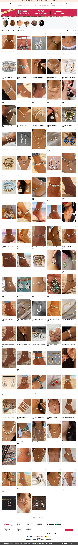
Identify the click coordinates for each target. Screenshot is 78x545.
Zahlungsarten (18, 524)
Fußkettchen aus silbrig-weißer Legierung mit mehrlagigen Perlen (23, 101)
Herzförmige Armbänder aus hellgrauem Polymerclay (7, 77)
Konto (64, 3)
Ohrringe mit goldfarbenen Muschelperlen (51, 125)
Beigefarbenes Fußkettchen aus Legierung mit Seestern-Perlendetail (8, 344)
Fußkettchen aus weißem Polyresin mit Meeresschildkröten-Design (38, 246)
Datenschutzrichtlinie (50, 539)
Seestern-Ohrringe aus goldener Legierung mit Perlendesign (69, 368)
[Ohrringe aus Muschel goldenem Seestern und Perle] (39, 66)
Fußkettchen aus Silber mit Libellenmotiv (21, 489)
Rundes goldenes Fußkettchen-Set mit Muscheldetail (7, 319)
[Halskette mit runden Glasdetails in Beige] (24, 114)
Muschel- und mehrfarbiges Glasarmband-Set (67, 125)
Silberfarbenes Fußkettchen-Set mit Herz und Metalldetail (8, 295)
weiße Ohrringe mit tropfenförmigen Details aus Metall (38, 417)
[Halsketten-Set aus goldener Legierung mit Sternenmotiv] (54, 430)
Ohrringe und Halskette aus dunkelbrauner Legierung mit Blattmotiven (8, 417)
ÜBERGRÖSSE (44, 5)
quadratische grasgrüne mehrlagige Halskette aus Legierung (53, 417)
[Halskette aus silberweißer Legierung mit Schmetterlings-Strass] (69, 42)
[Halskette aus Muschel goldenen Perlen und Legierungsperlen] (69, 478)
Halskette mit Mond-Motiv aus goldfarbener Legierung (38, 149)
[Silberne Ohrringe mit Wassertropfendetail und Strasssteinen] (24, 42)
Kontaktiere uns (19, 531)
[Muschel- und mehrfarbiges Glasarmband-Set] (69, 114)
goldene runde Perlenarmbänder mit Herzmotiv (22, 417)
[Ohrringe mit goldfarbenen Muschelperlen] (54, 114)
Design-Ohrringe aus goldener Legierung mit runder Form (23, 319)
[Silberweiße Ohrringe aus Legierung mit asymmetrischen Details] (39, 308)
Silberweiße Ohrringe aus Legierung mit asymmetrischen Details (39, 319)
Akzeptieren (64, 543)
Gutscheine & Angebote (6, 530)
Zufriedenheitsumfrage (28, 529)
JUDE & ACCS (58, 5)
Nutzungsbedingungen (39, 524)
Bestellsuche (5, 534)
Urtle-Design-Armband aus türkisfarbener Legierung (53, 53)
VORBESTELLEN (19, 5)
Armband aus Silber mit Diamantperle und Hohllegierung (68, 344)
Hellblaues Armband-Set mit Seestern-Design (7, 197)
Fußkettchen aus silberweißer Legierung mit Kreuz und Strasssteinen (68, 198)
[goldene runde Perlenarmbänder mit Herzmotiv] (24, 406)
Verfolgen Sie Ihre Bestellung (7, 529)
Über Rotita (27, 524)
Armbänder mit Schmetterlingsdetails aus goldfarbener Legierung (38, 125)
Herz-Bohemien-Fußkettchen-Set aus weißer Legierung (8, 246)
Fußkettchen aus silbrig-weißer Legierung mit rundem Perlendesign (23, 246)
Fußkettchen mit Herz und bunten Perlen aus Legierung (38, 368)
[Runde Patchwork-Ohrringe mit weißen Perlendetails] (69, 90)
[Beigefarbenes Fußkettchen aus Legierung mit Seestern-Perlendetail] (9, 333)
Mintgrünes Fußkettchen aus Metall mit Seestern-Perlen (53, 319)
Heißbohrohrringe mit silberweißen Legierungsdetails (38, 53)
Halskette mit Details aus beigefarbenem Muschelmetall (38, 441)
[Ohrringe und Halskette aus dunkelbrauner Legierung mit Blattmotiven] (9, 406)
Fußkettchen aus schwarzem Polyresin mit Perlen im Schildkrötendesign (68, 295)
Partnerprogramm (28, 525)
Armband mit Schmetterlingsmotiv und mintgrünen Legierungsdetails (37, 393)
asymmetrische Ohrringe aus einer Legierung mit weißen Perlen (69, 441)
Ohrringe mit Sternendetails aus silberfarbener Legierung (23, 344)
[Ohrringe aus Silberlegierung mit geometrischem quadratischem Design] (39, 333)
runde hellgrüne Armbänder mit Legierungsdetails (7, 101)
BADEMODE (35, 5)
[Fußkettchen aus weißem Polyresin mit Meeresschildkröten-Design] (39, 235)
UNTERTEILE (53, 5)
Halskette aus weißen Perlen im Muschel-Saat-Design (7, 441)
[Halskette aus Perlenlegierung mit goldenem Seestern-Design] (54, 478)
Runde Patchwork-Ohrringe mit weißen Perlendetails (68, 101)
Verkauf (62, 5)
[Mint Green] (49, 200)
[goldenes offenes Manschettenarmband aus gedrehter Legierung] (69, 308)
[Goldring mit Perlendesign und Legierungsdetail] (54, 333)
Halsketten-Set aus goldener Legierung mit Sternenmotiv (53, 441)
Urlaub (24, 5)
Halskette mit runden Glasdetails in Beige (21, 125)
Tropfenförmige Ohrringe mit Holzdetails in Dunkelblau (68, 149)
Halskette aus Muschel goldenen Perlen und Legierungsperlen (69, 489)
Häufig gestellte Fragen (6, 524)
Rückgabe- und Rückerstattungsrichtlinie (8, 525)
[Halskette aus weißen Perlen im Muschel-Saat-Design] (9, 430)
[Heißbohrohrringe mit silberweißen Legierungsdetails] (39, 42)
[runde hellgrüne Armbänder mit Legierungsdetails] (9, 90)
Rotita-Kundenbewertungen (7, 531)
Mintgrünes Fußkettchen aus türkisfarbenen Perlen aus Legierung (38, 198)
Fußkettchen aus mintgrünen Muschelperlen (22, 77)
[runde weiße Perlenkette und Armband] (54, 66)
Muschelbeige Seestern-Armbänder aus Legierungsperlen (8, 149)
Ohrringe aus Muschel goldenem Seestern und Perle (37, 77)
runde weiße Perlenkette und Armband (51, 77)
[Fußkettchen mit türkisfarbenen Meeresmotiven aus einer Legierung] (24, 430)
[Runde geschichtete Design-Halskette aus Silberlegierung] (39, 90)
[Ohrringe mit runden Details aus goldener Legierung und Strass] (69, 66)
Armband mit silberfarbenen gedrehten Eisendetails (7, 125)
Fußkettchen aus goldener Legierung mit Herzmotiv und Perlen (9, 368)
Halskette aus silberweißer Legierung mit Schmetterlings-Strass (69, 53)
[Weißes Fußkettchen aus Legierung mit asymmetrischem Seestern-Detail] (69, 235)
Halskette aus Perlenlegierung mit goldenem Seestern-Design (54, 489)
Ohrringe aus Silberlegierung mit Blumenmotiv (22, 149)
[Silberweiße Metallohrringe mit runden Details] (24, 284)
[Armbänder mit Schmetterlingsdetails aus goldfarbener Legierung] (39, 114)
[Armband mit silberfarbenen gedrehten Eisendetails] (9, 114)
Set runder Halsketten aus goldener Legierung (52, 101)
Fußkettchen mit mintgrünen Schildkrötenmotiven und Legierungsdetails (68, 417)
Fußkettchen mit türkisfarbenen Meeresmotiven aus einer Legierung (23, 442)
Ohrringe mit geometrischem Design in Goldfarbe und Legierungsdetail (8, 490)
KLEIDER (39, 5)
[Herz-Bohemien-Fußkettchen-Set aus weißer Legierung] (9, 235)
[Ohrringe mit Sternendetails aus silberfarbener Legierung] (24, 333)
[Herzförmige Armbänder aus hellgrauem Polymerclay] (9, 66)
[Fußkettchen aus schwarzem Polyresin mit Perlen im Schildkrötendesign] (69, 284)
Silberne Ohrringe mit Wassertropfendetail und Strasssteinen (23, 53)
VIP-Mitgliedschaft (19, 529)
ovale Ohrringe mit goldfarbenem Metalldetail (52, 368)
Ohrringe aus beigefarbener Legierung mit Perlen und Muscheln (24, 197)
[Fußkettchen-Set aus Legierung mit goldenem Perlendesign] (9, 41)
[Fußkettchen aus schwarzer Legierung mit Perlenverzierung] (54, 235)
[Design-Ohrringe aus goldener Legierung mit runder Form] (24, 308)
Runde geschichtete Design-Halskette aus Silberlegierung (38, 101)
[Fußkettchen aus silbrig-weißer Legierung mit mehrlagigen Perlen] (24, 90)
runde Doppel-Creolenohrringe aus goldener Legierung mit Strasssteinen (53, 150)
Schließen (72, 543)
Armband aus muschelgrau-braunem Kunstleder (37, 489)
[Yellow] (47, 200)
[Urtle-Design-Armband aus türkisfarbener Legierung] (54, 42)
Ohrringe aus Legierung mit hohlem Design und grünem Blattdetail (68, 271)
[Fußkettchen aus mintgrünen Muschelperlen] (24, 66)
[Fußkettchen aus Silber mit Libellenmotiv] (24, 478)
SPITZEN (31, 5)
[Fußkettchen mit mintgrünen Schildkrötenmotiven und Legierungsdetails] (69, 406)
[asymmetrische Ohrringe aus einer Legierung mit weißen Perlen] (69, 430)
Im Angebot (74, 30)
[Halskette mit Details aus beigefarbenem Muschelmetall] (39, 430)
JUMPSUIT (48, 5)
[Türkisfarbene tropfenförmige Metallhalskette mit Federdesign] (54, 284)
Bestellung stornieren (19, 530)
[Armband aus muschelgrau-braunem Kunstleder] (39, 478)
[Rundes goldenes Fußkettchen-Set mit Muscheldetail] (9, 308)
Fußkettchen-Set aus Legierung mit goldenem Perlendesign (8, 51)
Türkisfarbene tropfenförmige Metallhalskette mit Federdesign (54, 295)
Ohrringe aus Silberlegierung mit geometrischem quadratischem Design (39, 344)
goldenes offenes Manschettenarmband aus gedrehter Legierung (68, 319)
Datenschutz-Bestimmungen (40, 525)
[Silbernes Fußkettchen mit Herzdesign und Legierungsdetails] (39, 284)
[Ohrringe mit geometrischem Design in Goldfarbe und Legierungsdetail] (9, 478)
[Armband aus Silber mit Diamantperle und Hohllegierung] (69, 333)
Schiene (69, 3)
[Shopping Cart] (74, 3)
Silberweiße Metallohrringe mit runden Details (22, 295)
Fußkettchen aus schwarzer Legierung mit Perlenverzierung (53, 246)
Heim (2, 7)
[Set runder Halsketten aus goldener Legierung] (54, 90)
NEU (15, 5)
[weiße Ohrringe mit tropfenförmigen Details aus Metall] (39, 406)
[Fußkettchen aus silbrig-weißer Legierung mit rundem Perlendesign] (24, 235)
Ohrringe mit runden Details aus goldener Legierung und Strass (69, 77)
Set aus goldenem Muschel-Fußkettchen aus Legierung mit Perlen (68, 393)
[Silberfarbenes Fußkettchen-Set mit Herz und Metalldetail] (9, 284)
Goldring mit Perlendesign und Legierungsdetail (52, 344)
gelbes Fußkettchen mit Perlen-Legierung (51, 197)
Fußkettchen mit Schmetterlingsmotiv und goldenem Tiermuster (23, 369)
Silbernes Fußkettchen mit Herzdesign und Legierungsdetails (38, 295)
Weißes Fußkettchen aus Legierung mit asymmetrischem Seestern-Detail (68, 246)
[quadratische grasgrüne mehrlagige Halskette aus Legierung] (54, 406)
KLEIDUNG (27, 5)
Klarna (17, 525)
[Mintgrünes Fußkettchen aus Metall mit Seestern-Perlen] (54, 308)
